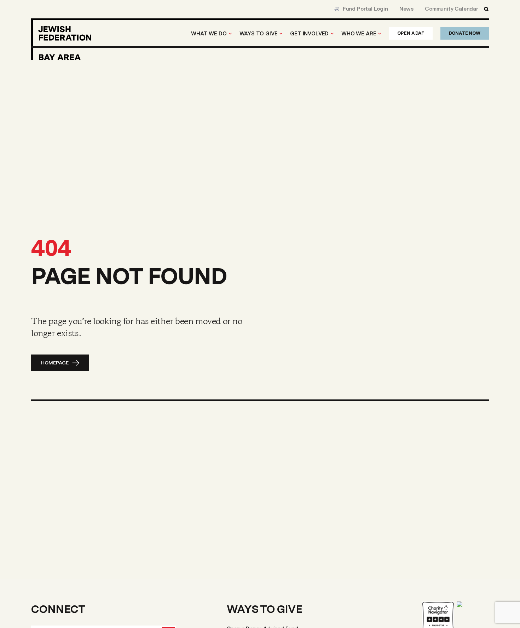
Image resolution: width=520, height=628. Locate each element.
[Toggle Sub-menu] (230, 34)
